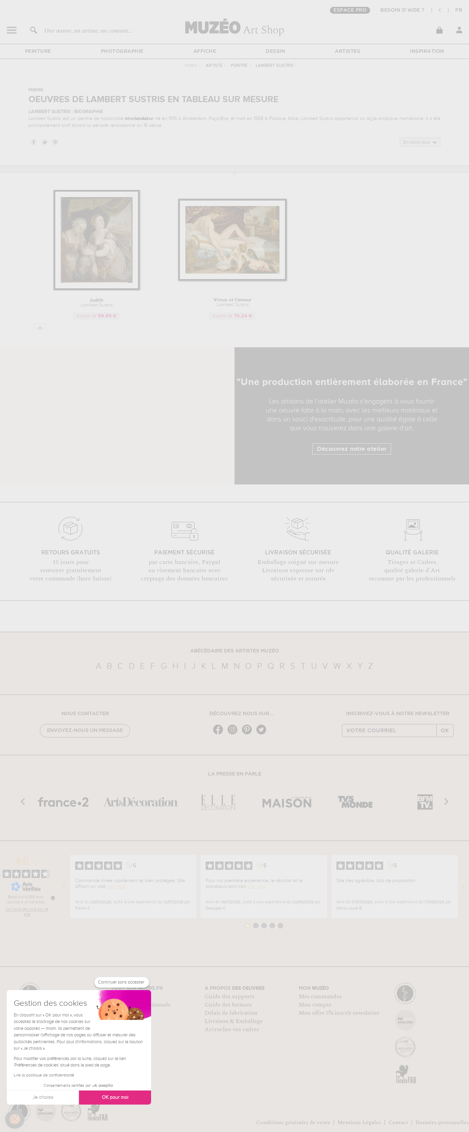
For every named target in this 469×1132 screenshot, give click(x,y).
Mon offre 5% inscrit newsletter (339, 1013)
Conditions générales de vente (293, 1122)
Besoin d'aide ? (402, 10)
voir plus (116, 886)
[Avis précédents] (64, 886)
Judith (97, 303)
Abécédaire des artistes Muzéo (234, 651)
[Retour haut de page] (40, 328)
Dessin (275, 51)
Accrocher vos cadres (232, 1029)
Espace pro (350, 10)
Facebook (33, 142)
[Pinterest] (248, 734)
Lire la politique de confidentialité (44, 1075)
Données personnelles (442, 1122)
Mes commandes (320, 996)
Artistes (347, 51)
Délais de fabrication (231, 1013)
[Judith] (97, 289)
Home (191, 65)
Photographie (122, 51)
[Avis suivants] (463, 886)
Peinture (38, 51)
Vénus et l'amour (232, 302)
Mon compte (315, 1004)
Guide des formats (228, 1004)
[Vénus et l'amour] (232, 279)
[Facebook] (220, 734)
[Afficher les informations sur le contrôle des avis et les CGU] (53, 898)
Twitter (44, 142)
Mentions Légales (359, 1122)
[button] (14, 1119)
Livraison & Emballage (234, 1021)
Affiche (204, 51)
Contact (398, 1122)
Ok (445, 730)
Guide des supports (229, 996)
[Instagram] (234, 734)
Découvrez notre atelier (352, 449)
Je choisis (43, 1097)
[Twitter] (263, 734)
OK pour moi (115, 1097)
